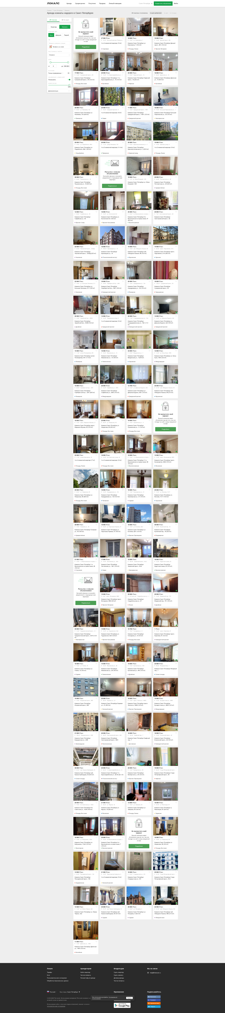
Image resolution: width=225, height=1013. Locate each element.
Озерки (104, 118)
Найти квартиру (85, 972)
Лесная (131, 605)
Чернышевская (159, 292)
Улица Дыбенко (80, 153)
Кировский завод (133, 153)
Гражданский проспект (135, 118)
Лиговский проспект (107, 709)
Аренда (69, 3)
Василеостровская (134, 222)
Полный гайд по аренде (87, 978)
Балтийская (105, 83)
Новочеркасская (160, 118)
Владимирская (159, 535)
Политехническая (107, 744)
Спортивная (105, 49)
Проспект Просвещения (135, 535)
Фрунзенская (132, 257)
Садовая (131, 500)
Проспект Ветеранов (161, 49)
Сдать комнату (118, 975)
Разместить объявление (163, 3)
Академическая (80, 883)
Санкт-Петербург (58, 10)
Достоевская (132, 744)
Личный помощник (115, 3)
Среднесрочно (80, 3)
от (49, 66)
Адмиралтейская (160, 188)
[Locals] (53, 3)
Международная (160, 361)
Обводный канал (160, 917)
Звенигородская (80, 744)
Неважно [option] (52, 55)
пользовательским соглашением (56, 1006)
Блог (48, 975)
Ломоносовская (106, 361)
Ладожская (158, 813)
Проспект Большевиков (108, 222)
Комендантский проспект (109, 292)
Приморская (79, 118)
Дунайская (78, 327)
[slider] (50, 62)
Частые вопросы (85, 975)
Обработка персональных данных (58, 981)
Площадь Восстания (81, 83)
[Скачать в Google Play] (122, 1005)
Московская (159, 466)
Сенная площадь (160, 674)
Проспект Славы (80, 222)
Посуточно (92, 3)
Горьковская (132, 361)
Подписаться (112, 186)
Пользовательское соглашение (57, 978)
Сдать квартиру (119, 972)
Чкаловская (79, 257)
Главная (49, 10)
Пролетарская (79, 848)
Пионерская (132, 292)
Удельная (158, 257)
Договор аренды (119, 978)
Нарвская (131, 83)
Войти (176, 3)
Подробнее (86, 47)
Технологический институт (110, 257)
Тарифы (49, 972)
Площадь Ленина (133, 49)
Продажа (102, 3)
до (62, 66)
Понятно (129, 998)
